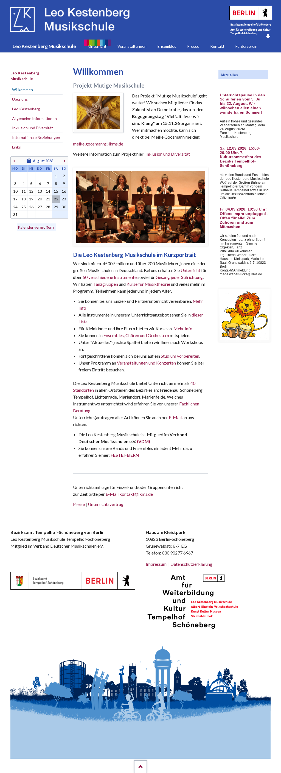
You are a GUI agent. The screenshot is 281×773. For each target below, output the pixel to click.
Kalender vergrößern (36, 227)
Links (16, 147)
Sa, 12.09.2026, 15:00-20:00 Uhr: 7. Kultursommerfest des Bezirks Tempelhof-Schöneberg (240, 157)
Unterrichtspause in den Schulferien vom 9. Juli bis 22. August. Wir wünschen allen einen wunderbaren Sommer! (242, 103)
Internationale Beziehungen (36, 137)
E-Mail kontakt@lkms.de (129, 494)
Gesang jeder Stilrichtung (179, 277)
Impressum (156, 564)
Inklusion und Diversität (167, 153)
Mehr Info (182, 328)
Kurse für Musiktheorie (148, 284)
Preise (79, 504)
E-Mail (175, 417)
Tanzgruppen (106, 284)
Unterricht (190, 270)
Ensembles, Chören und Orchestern (136, 335)
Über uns (20, 99)
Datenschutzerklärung (191, 564)
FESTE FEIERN (125, 455)
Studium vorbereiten (180, 356)
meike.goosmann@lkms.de (98, 143)
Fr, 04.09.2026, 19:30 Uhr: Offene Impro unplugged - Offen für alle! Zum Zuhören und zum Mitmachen (244, 218)
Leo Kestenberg (26, 109)
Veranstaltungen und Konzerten (146, 362)
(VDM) (143, 441)
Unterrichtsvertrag (105, 504)
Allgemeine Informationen (34, 118)
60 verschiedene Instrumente (110, 277)
